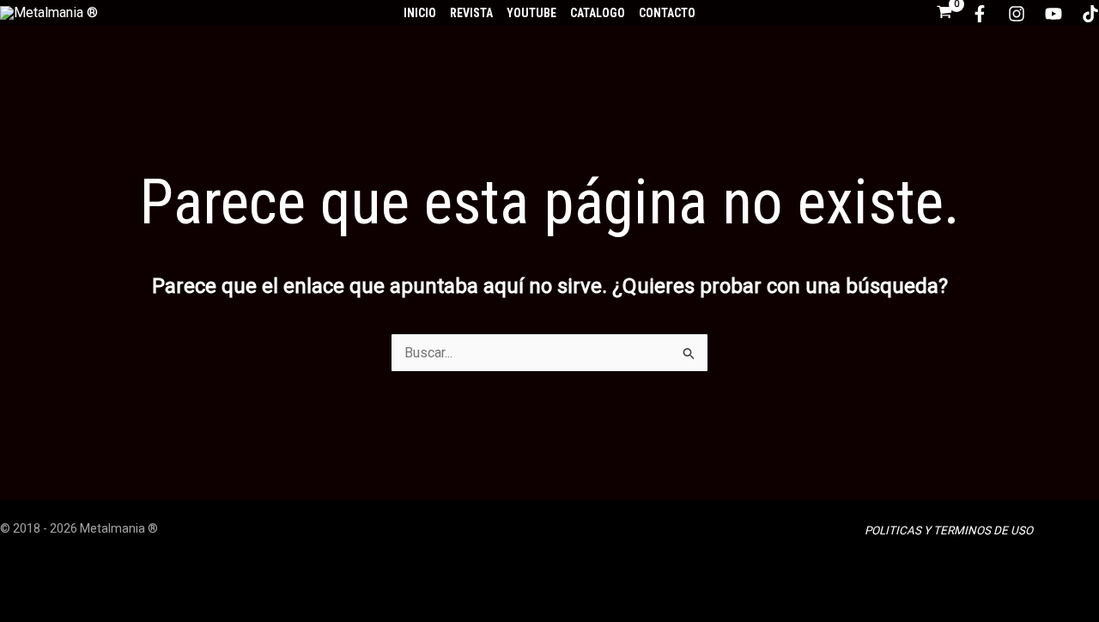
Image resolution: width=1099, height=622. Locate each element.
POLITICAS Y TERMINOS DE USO (949, 530)
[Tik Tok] (1090, 13)
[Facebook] (979, 13)
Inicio (420, 13)
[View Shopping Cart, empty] (944, 13)
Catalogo (597, 13)
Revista (471, 13)
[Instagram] (1016, 13)
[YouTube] (1053, 13)
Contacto (667, 13)
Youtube (531, 13)
